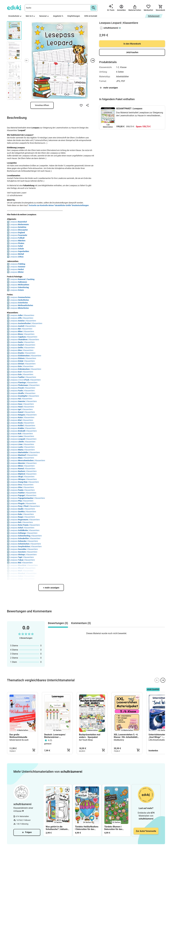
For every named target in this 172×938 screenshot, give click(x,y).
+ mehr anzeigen (51, 587)
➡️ (8, 222)
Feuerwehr (22, 235)
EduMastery (119, 740)
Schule (21, 249)
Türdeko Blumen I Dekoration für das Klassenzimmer (113, 827)
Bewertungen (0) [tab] (58, 623)
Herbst (21, 269)
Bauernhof (22, 222)
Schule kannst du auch (18, 740)
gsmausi (47, 744)
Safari (20, 246)
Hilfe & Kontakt (90, 16)
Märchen (21, 241)
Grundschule (13, 16)
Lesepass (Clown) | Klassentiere (25, 380)
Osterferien (23, 303)
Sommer (21, 267)
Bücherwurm (23, 224)
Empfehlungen (73, 16)
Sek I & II (29, 16)
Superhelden (23, 251)
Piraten (21, 243)
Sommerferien (24, 297)
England (21, 232)
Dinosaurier (23, 230)
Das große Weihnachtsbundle (18, 735)
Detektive (22, 227)
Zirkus (21, 257)
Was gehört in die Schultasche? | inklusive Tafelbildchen (57, 827)
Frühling (21, 264)
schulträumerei (110, 28)
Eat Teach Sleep (86, 740)
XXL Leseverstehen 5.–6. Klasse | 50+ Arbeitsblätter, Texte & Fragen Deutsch (127, 735)
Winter (21, 272)
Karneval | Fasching (26, 279)
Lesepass (14, 222)
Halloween (22, 282)
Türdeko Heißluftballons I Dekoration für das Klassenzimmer (86, 827)
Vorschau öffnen (42, 105)
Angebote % (58, 16)
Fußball (21, 238)
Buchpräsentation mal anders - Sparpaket (89, 735)
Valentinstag (23, 287)
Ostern (21, 290)
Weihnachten (23, 285)
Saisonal (43, 16)
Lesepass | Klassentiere (22, 315)
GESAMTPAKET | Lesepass (129, 108)
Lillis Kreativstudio (157, 740)
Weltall (21, 254)
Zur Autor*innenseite (146, 831)
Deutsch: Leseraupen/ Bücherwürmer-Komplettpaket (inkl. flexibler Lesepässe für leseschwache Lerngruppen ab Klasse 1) (56, 735)
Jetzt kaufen (132, 52)
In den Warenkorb (132, 43)
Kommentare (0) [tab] (81, 623)
